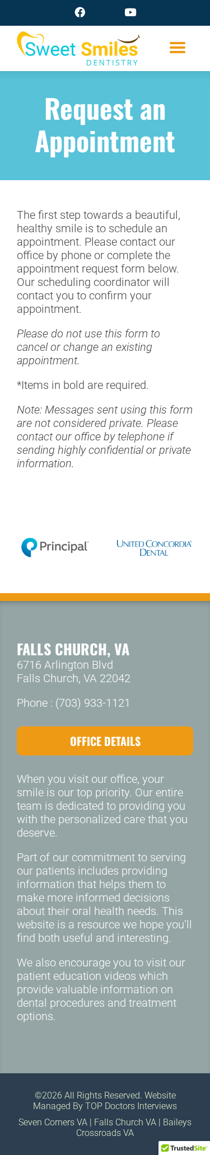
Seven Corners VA (52, 1122)
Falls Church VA (125, 1122)
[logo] (78, 39)
